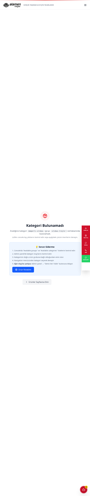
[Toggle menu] (85, 5)
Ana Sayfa (60, 282)
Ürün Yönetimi (24, 269)
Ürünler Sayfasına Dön (39, 282)
